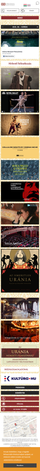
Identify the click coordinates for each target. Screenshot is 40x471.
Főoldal (20, 404)
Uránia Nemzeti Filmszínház (12, 52)
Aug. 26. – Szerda (20, 27)
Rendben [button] (20, 465)
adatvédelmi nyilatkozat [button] (13, 460)
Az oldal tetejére (20, 409)
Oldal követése (9, 56)
